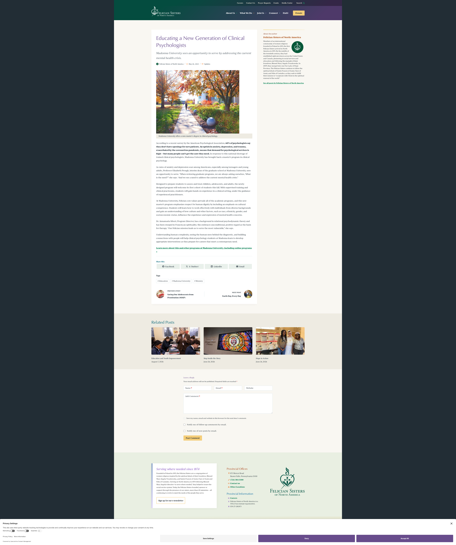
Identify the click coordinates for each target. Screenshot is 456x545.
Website (249, 388)
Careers (240, 3)
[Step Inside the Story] (228, 341)
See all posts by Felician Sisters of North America (283, 83)
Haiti (285, 13)
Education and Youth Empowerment (166, 358)
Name (188, 388)
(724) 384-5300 (236, 480)
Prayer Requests (264, 3)
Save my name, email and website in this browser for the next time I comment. (216, 418)
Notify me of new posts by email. (202, 431)
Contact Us (250, 3)
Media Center (287, 3)
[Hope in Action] (280, 341)
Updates (207, 64)
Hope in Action (262, 358)
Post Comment (193, 438)
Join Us (260, 13)
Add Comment (192, 396)
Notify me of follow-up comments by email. (206, 424)
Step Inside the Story (212, 358)
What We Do (246, 13)
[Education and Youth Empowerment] (175, 341)
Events (276, 3)
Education (163, 281)
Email (219, 388)
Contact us (235, 483)
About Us (230, 13)
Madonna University (181, 281)
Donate (298, 13)
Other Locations (237, 487)
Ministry (198, 281)
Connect (273, 13)
